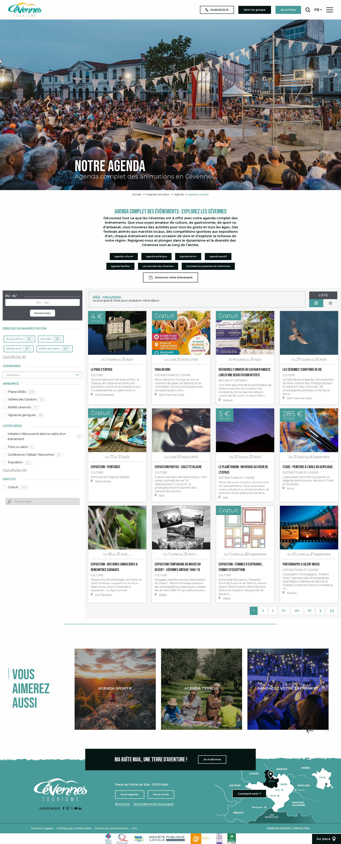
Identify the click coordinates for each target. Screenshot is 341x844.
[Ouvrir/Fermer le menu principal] (329, 9)
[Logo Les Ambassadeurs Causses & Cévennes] (219, 838)
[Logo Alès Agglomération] (139, 838)
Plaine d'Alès (20, 391)
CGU (134, 828)
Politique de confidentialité (73, 828)
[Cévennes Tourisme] (24, 10)
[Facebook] (63, 809)
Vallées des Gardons (25, 399)
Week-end (17, 348)
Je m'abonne (212, 759)
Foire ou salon (20, 447)
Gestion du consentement (111, 828)
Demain (49, 339)
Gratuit (17, 487)
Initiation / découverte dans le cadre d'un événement (44, 436)
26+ (297, 610)
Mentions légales (42, 828)
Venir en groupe (279, 828)
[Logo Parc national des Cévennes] (201, 838)
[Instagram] (67, 809)
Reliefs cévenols (22, 407)
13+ (284, 610)
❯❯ (331, 610)
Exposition (18, 462)
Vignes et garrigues (25, 415)
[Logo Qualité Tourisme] (123, 838)
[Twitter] (72, 809)
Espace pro (302, 828)
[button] (307, 9)
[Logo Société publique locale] (167, 839)
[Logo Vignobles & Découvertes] (232, 838)
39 (309, 610)
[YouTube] (76, 809)
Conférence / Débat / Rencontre (34, 454)
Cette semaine (53, 348)
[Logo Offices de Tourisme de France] (108, 838)
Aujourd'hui (18, 339)
